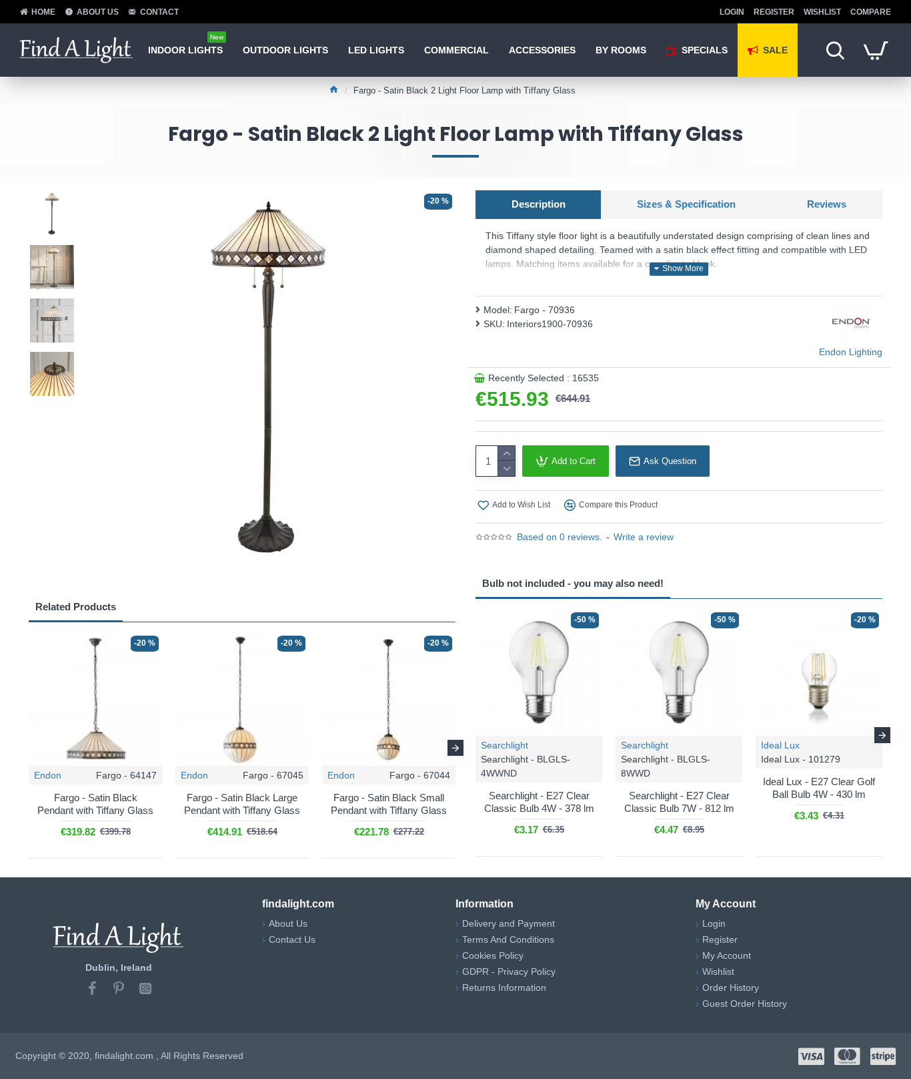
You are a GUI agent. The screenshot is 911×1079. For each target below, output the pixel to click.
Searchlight (504, 745)
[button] (29, 748)
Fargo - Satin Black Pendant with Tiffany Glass (95, 804)
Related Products (75, 606)
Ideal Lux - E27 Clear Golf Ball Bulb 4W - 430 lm (819, 788)
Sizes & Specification (686, 204)
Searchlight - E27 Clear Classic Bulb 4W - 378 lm (539, 802)
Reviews (826, 204)
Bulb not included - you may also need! (573, 583)
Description (539, 204)
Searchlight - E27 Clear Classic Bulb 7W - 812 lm (679, 802)
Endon (47, 775)
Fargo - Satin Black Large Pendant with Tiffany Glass (242, 804)
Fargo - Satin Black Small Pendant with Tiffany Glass (389, 804)
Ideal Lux (780, 745)
